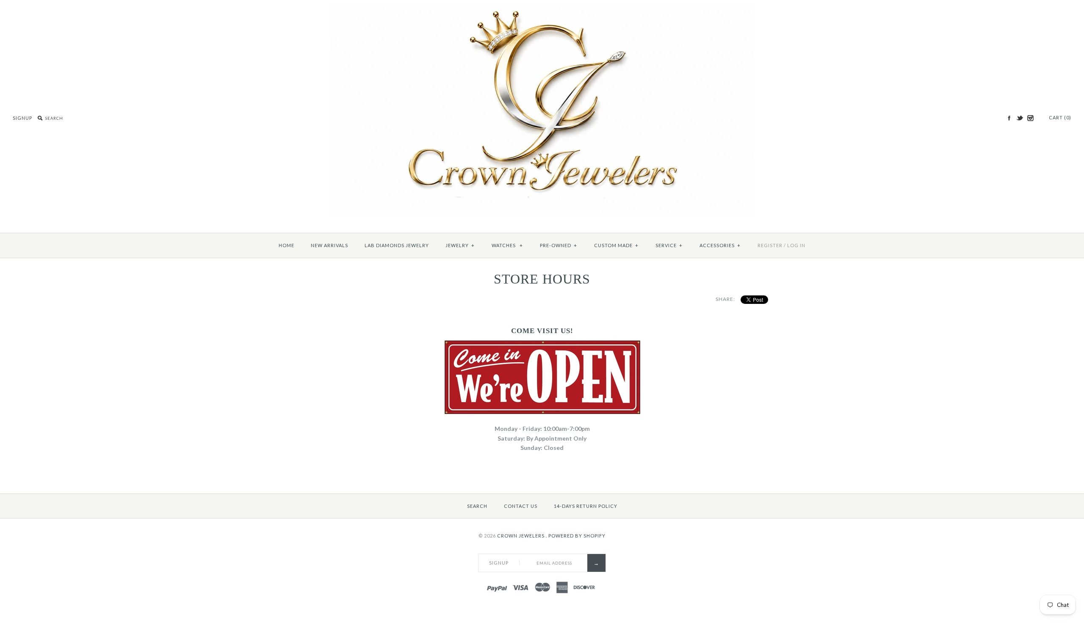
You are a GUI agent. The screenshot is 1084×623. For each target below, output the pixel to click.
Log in (796, 245)
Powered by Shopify (577, 535)
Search (477, 506)
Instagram (1030, 118)
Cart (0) (1060, 117)
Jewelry (460, 245)
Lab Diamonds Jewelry (397, 245)
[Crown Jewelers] (542, 8)
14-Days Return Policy (585, 506)
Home (286, 245)
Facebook (1009, 118)
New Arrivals (329, 245)
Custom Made (616, 245)
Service (669, 245)
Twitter (1019, 118)
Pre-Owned (558, 245)
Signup (22, 118)
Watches (507, 245)
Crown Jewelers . (522, 535)
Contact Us (520, 506)
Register (770, 245)
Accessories (720, 245)
